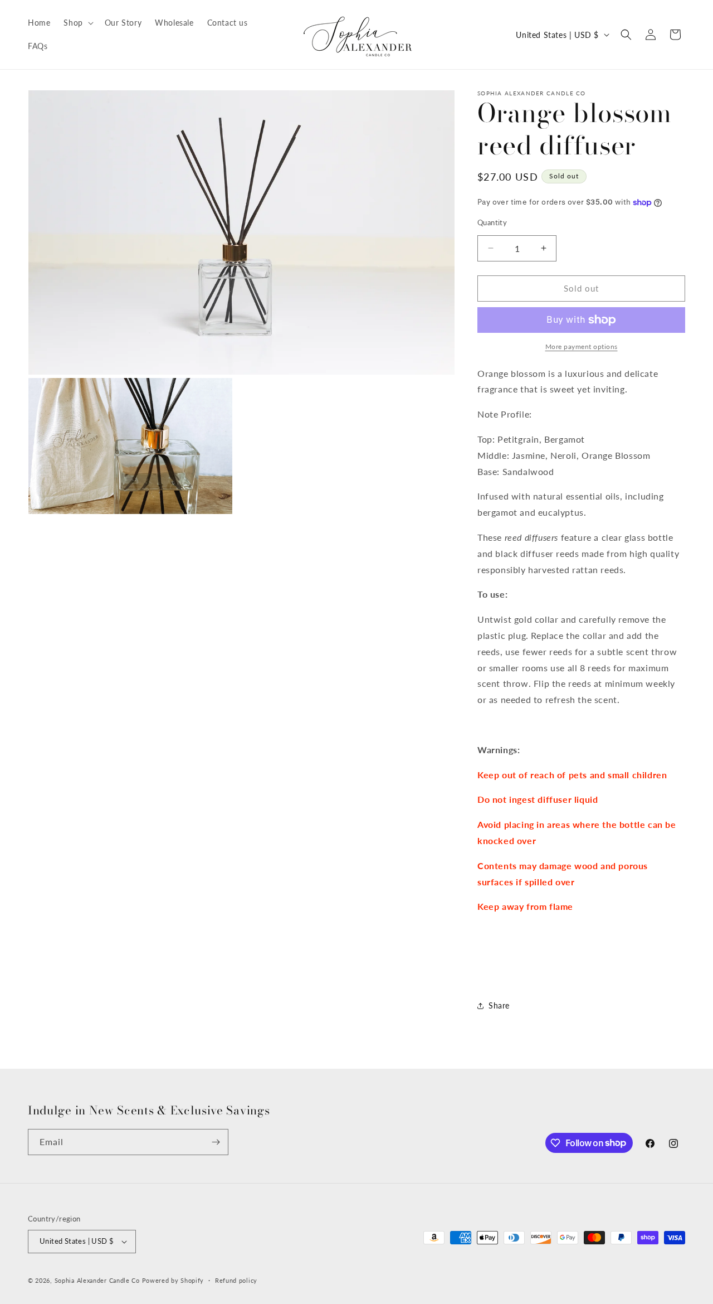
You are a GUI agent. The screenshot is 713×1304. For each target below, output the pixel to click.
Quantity (492, 222)
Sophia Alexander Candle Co (97, 1280)
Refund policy (236, 1280)
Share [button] (499, 1005)
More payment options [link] (581, 346)
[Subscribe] (215, 1142)
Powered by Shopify (173, 1280)
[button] (77, 23)
